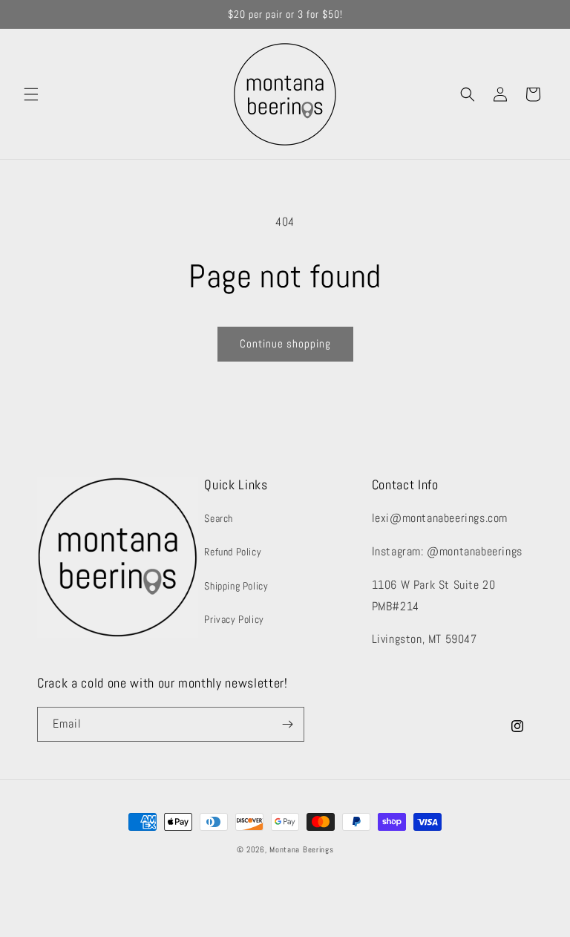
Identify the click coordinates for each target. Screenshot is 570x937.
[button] (31, 94)
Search (218, 518)
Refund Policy (232, 551)
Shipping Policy (236, 585)
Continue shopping (285, 343)
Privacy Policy (233, 619)
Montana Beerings (301, 849)
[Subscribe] (287, 724)
